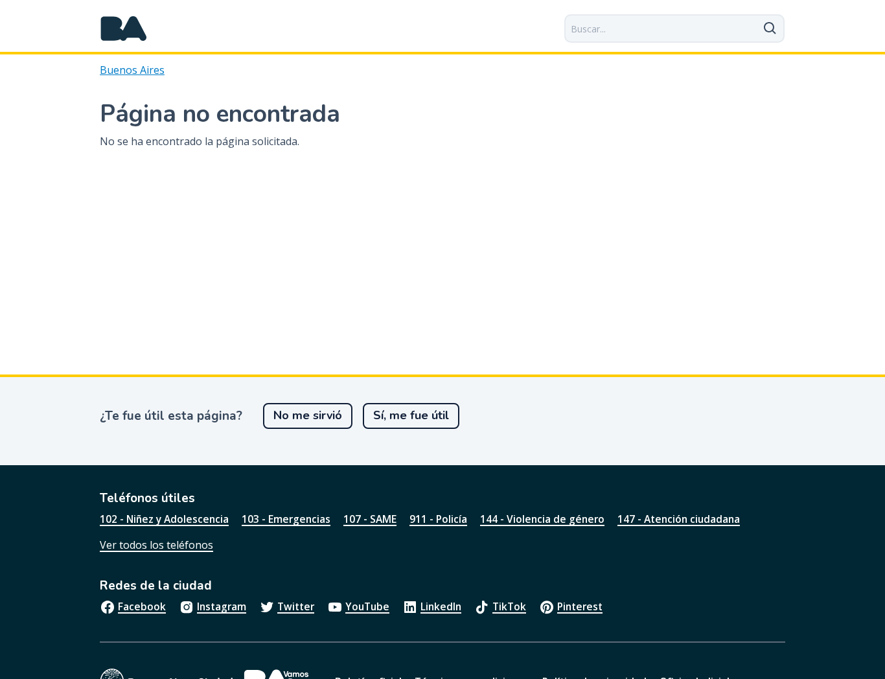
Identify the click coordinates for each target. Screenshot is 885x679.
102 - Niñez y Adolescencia (164, 519)
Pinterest (580, 606)
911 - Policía (438, 519)
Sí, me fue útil (411, 415)
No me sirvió (307, 415)
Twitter (295, 606)
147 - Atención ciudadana (678, 519)
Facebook (142, 606)
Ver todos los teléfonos (156, 545)
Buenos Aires (132, 70)
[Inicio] (123, 28)
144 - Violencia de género (542, 519)
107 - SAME (370, 519)
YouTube (367, 606)
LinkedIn (440, 606)
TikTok (509, 606)
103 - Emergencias (286, 519)
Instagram (221, 606)
